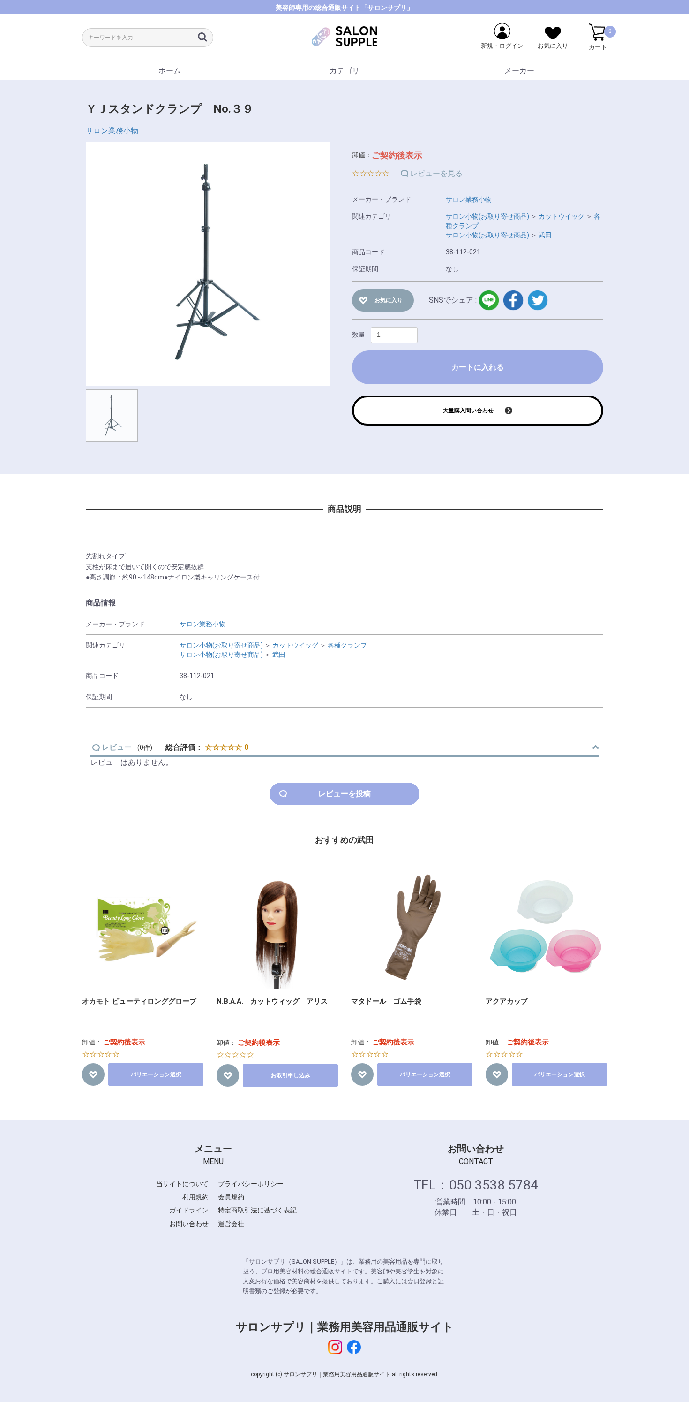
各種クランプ (347, 645)
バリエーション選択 (156, 1074)
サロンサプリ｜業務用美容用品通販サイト (345, 1326)
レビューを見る (436, 173)
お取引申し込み (290, 1075)
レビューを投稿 (344, 793)
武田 (545, 235)
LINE (489, 300)
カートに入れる (477, 367)
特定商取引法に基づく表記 (257, 1210)
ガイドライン (189, 1210)
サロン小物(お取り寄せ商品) (487, 216)
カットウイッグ (561, 216)
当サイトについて (182, 1184)
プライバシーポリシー (251, 1184)
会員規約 (231, 1197)
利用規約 (195, 1197)
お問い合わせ (189, 1223)
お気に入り (388, 300)
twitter (537, 300)
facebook (513, 300)
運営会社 (231, 1223)
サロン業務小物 (112, 130)
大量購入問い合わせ (468, 410)
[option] (208, 264)
